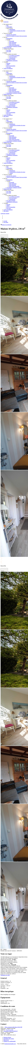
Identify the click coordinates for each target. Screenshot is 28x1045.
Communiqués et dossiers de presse (17, 30)
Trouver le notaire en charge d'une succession (16, 36)
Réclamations (9, 38)
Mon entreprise (12, 43)
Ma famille (11, 41)
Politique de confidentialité (9, 1041)
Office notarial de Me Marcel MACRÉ (13, 1027)
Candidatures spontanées (12, 60)
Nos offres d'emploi (10, 59)
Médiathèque (12, 29)
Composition (9, 26)
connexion (3, 213)
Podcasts (8, 63)
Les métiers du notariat (14, 55)
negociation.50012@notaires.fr (11, 1031)
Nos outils (8, 51)
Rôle (7, 25)
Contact (11, 32)
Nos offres (8, 50)
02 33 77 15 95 (9, 1029)
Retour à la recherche (6, 224)
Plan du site (6, 1040)
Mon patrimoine (12, 42)
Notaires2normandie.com (10, 1043)
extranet (7, 213)
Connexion (5, 21)
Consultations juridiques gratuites (13, 46)
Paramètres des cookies (8, 1038)
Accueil (5, 221)
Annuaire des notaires (11, 34)
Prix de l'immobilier (10, 65)
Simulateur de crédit (5, 975)
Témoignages (12, 58)
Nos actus (8, 67)
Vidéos (7, 64)
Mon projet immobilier (14, 45)
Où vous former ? (13, 56)
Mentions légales (7, 1037)
